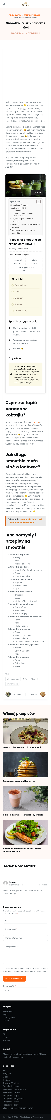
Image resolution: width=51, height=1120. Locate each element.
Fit (25, 679)
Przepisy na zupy (11, 1105)
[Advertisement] (25, 74)
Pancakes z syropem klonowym (19, 781)
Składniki (18, 211)
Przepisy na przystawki (13, 1098)
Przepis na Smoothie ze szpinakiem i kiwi (21, 206)
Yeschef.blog (37, 1117)
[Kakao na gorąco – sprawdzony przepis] (25, 798)
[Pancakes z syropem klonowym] (25, 764)
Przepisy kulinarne (11, 1086)
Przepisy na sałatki (11, 1101)
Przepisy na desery (11, 1092)
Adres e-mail (11, 929)
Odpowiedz (43, 885)
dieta (36, 422)
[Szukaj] (4, 4)
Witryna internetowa (13, 938)
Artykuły (7, 1074)
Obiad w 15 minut (11, 1083)
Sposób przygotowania (24, 213)
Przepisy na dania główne (14, 1089)
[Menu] (47, 4)
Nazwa (8, 920)
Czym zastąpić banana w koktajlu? (22, 220)
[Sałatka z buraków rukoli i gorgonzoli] (25, 731)
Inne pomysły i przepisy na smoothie (23, 231)
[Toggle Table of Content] (37, 202)
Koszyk (12, 882)
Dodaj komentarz (12, 947)
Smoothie (35, 679)
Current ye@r (9, 986)
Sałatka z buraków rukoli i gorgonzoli (22, 747)
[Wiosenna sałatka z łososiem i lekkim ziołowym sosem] (25, 832)
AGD (5, 1070)
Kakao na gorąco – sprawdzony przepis (23, 815)
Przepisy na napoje (11, 1095)
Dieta (5, 1077)
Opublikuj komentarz (14, 978)
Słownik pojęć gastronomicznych (18, 1108)
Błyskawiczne (13, 679)
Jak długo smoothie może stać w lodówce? (26, 225)
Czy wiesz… (20, 216)
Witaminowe (12, 684)
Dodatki (6, 1080)
